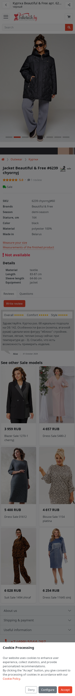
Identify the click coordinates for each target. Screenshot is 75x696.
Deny (31, 690)
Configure (47, 690)
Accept (65, 690)
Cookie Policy (11, 679)
